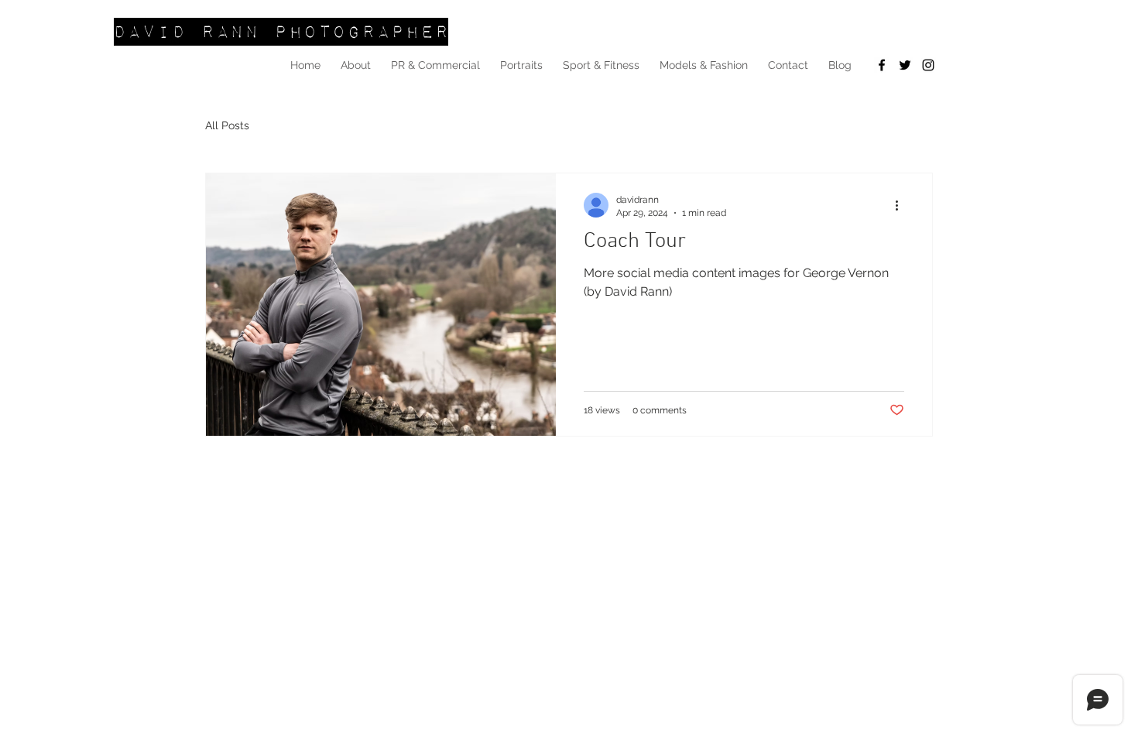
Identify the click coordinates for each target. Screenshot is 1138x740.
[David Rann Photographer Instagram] (928, 65)
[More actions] (902, 205)
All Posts (227, 125)
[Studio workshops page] (881, 65)
